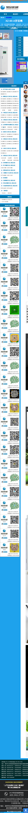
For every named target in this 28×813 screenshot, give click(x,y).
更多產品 (16, 110)
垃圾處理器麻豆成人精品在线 (10, 185)
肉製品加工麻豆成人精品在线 (10, 139)
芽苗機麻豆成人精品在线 (7, 199)
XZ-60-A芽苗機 (21, 70)
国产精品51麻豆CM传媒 (9, 89)
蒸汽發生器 (9, 117)
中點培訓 (3, 193)
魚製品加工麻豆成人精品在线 (10, 155)
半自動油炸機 (9, 129)
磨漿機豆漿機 (3, 117)
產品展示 (15, 14)
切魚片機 (16, 158)
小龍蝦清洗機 (16, 160)
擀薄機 (3, 110)
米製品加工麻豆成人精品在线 (10, 112)
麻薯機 (9, 110)
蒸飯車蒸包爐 (3, 105)
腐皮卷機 (3, 145)
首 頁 (5, 14)
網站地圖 (2, 812)
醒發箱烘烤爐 (16, 103)
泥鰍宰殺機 (9, 160)
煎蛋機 (15, 129)
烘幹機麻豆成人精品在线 (9, 162)
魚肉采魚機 (3, 158)
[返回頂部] (25, 808)
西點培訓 (10, 193)
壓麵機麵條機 (9, 103)
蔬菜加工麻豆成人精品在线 (9, 131)
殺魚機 (3, 160)
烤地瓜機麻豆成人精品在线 (9, 183)
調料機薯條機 (9, 136)
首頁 (25, 25)
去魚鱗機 (10, 158)
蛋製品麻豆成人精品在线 (9, 170)
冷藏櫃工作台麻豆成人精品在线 (10, 172)
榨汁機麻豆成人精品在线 (9, 165)
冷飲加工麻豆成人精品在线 (9, 148)
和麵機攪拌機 (3, 103)
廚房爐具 (5, 177)
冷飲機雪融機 (16, 150)
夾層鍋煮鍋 (9, 127)
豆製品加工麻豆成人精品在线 (10, 119)
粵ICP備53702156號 (14, 811)
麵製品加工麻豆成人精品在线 (10, 96)
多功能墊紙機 (3, 107)
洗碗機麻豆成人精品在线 (9, 180)
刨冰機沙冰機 (9, 150)
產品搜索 (26, 115)
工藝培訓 (5, 190)
